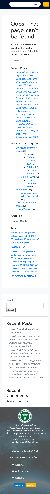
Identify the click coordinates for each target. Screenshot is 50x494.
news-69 (18, 247)
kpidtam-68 (17, 242)
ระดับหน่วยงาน (28, 177)
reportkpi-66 (17, 261)
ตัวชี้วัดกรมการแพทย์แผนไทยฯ (33, 161)
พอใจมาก (19, 465)
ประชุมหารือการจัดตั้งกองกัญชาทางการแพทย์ (27, 74)
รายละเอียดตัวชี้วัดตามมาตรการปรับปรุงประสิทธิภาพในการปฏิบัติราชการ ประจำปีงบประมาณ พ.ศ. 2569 (27, 131)
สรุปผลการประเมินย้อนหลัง (32, 183)
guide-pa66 (23, 233)
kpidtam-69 (27, 243)
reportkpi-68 (17, 265)
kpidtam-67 (33, 239)
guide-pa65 (14, 233)
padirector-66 (31, 252)
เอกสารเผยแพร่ (23, 276)
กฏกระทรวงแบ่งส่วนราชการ (25, 266)
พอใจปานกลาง (22, 471)
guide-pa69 (23, 236)
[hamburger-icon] (46, 4)
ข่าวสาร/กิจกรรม (23, 209)
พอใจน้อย (19, 477)
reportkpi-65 (30, 258)
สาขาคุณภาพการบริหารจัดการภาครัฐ (30, 194)
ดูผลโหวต (31, 485)
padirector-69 (18, 258)
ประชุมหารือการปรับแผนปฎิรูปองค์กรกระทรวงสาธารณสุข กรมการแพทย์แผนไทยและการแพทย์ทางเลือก (26, 114)
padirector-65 (18, 251)
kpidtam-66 (20, 239)
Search (9, 300)
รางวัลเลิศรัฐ (22, 189)
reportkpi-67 (29, 261)
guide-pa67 (31, 233)
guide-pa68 (14, 236)
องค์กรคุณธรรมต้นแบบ (32, 272)
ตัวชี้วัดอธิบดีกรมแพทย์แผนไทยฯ (33, 170)
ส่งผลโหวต (19, 485)
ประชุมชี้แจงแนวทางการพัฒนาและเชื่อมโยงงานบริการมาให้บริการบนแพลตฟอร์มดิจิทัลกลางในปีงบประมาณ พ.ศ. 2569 (27, 85)
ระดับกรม (25, 154)
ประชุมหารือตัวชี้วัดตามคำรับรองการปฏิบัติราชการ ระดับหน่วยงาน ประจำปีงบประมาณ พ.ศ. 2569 (27, 99)
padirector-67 (18, 255)
